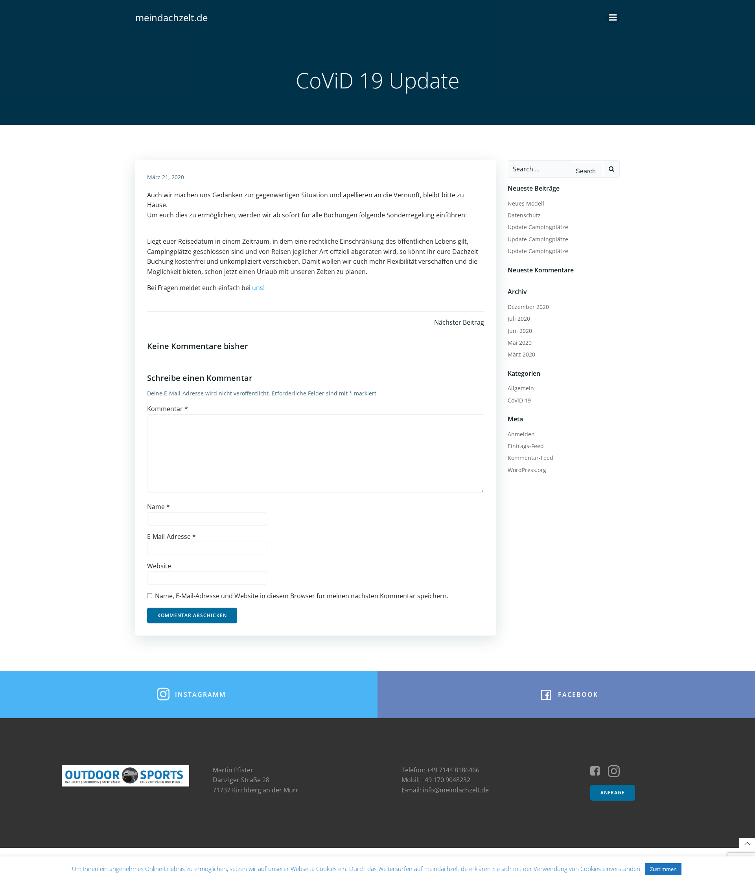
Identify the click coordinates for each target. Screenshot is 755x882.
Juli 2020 (519, 318)
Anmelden (521, 434)
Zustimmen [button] (663, 869)
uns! (258, 287)
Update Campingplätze (538, 227)
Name (158, 506)
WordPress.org (527, 470)
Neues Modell (526, 203)
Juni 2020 (520, 330)
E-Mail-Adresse (171, 536)
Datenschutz (524, 215)
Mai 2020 (520, 342)
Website (159, 566)
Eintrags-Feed (526, 446)
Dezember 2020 (528, 307)
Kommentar (167, 408)
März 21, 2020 (165, 177)
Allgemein (521, 388)
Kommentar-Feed (530, 457)
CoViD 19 (519, 400)
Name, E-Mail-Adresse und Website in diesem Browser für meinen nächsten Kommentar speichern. (301, 596)
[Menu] (613, 17)
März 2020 (521, 354)
